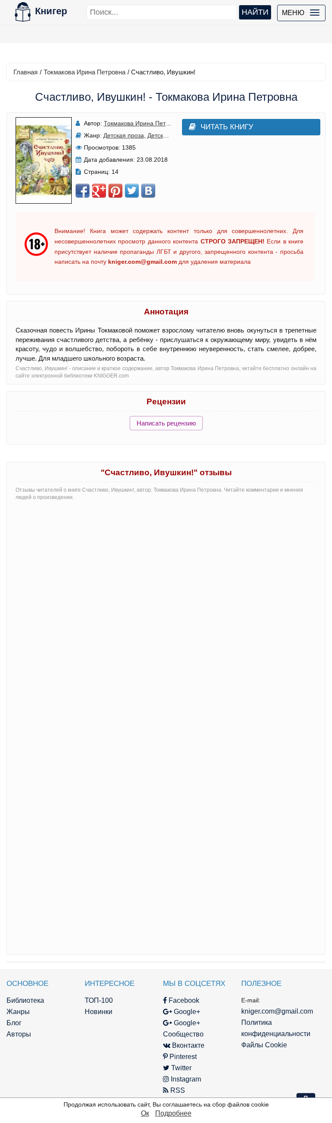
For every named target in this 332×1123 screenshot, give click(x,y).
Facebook (183, 1000)
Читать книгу (227, 127)
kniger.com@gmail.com (277, 1011)
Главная (25, 72)
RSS (177, 1090)
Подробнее (173, 1113)
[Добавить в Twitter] (132, 191)
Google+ (186, 1011)
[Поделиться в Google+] (99, 191)
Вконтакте (187, 1045)
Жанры (18, 1011)
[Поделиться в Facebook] (82, 191)
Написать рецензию (166, 423)
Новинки (98, 1011)
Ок (145, 1113)
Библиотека (25, 1000)
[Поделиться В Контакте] (148, 191)
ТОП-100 (99, 1000)
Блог (14, 1023)
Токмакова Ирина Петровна (84, 72)
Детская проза (123, 135)
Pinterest (182, 1056)
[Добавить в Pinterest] (115, 191)
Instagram (185, 1079)
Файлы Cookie (264, 1045)
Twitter (180, 1068)
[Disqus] (166, 616)
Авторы (18, 1034)
